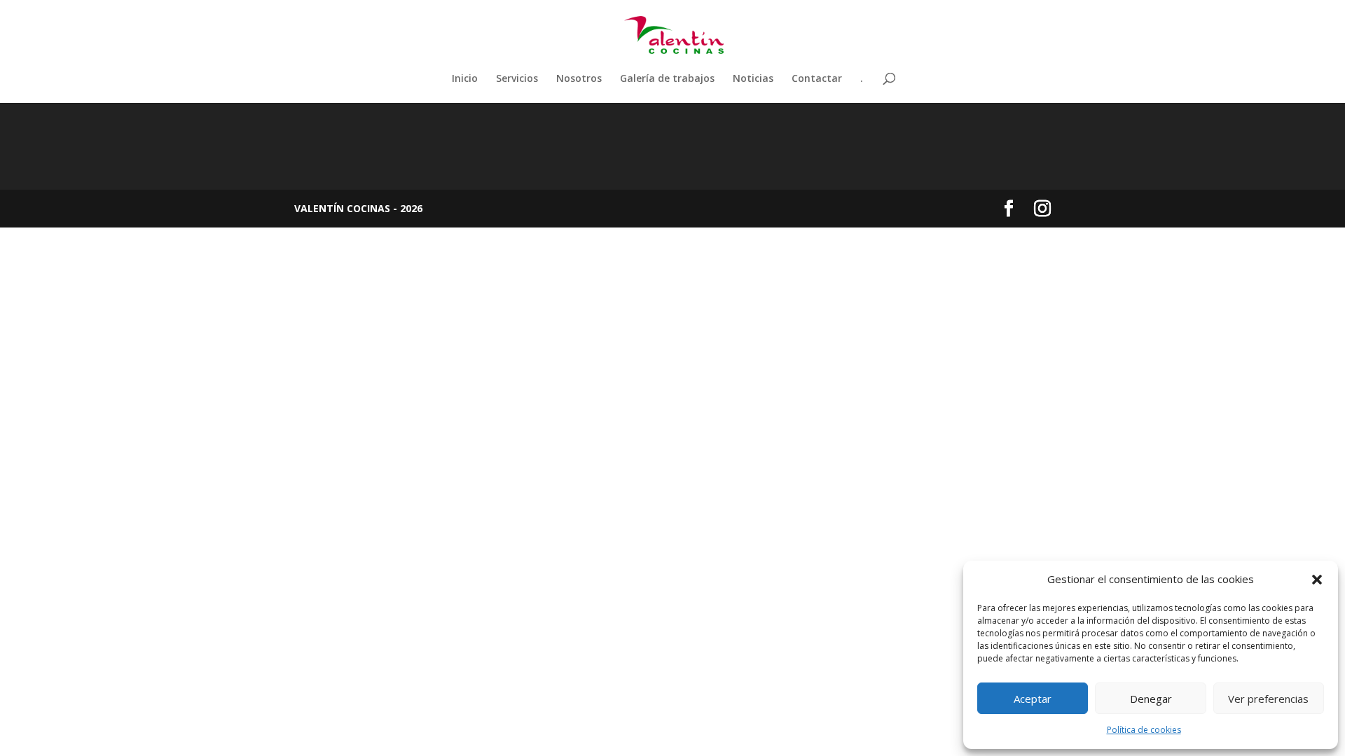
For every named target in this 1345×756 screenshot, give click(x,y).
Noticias (753, 79)
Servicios (517, 79)
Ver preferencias (1268, 699)
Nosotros (579, 79)
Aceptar (1032, 699)
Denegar (1151, 699)
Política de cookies (1144, 730)
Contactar (817, 79)
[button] (1317, 580)
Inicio (465, 79)
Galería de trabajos (667, 79)
